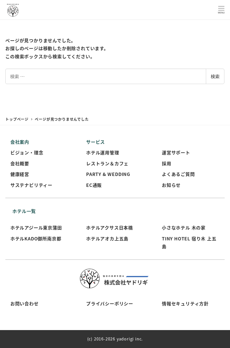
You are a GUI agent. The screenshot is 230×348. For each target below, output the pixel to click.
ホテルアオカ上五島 (107, 238)
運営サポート (176, 152)
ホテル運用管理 (102, 152)
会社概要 (19, 163)
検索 (215, 76)
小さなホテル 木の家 (184, 227)
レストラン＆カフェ (107, 163)
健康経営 (19, 174)
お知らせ (171, 185)
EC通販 (94, 185)
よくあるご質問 (178, 174)
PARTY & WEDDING (108, 174)
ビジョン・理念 (26, 152)
